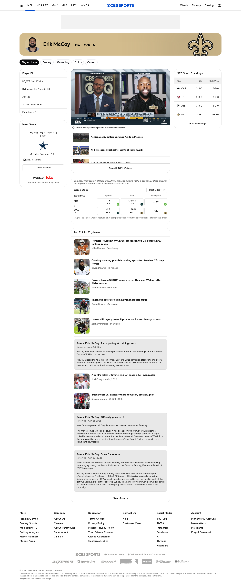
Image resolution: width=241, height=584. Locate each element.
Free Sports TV (28, 527)
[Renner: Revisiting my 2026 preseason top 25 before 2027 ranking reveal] (82, 247)
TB (182, 97)
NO (183, 114)
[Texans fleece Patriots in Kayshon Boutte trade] (82, 306)
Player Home (29, 62)
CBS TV (58, 536)
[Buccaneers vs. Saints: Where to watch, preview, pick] (82, 401)
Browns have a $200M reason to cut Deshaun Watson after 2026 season (126, 281)
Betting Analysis (29, 532)
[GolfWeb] (182, 561)
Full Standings (197, 123)
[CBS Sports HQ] (114, 554)
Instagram (163, 527)
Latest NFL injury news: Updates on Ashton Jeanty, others (126, 319)
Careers (58, 523)
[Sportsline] (86, 561)
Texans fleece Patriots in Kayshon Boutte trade (119, 299)
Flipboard (162, 545)
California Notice (98, 541)
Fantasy (46, 62)
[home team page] (43, 145)
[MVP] (147, 560)
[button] (21, 5)
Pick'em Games (29, 518)
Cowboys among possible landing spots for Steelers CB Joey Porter (127, 262)
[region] (120, 97)
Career (91, 62)
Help (125, 518)
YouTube (162, 518)
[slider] (120, 115)
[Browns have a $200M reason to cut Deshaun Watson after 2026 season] (82, 286)
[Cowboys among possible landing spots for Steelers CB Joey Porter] (82, 267)
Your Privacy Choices (100, 532)
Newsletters (198, 523)
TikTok (160, 523)
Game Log (63, 62)
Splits (78, 62)
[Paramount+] (107, 561)
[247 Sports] (63, 561)
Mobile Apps (27, 541)
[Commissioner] (129, 560)
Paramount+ (61, 532)
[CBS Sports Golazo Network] (147, 554)
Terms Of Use (96, 518)
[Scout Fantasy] (163, 561)
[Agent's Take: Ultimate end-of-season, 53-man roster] (82, 381)
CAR (183, 88)
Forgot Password (201, 532)
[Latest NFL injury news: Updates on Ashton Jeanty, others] (82, 326)
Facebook (162, 532)
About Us (59, 518)
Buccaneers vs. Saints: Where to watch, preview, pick (122, 394)
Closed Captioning (99, 536)
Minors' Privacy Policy (101, 527)
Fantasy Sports (28, 523)
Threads (161, 541)
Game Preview (43, 167)
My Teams (197, 527)
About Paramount (64, 527)
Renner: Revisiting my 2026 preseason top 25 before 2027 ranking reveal (126, 242)
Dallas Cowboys (41, 154)
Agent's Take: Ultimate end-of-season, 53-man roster (123, 375)
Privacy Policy (96, 523)
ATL (183, 105)
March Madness (29, 536)
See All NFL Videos (120, 168)
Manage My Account (203, 518)
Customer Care (131, 523)
